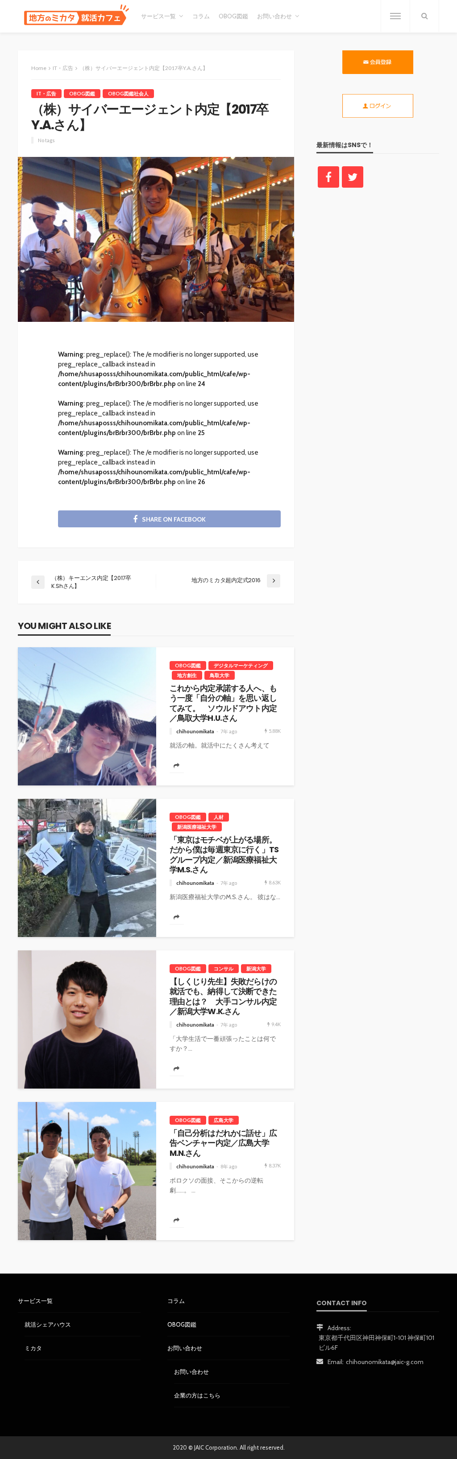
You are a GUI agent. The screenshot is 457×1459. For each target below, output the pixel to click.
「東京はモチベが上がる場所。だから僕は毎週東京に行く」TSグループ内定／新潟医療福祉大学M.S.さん (224, 855)
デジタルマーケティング (241, 665)
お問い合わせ (191, 1371)
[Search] (424, 16)
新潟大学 (256, 968)
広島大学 (223, 1120)
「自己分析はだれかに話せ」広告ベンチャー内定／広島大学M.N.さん (223, 1143)
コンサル (223, 968)
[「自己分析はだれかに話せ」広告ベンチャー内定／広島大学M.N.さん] (87, 1171)
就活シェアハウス (48, 1324)
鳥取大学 (219, 675)
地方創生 (187, 675)
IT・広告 (46, 93)
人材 (219, 817)
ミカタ (33, 1348)
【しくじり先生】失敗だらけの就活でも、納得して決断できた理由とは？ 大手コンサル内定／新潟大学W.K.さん (223, 997)
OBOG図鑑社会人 (128, 93)
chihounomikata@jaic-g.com (385, 1362)
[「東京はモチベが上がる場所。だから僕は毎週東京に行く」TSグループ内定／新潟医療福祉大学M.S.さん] (87, 868)
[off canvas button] (395, 16)
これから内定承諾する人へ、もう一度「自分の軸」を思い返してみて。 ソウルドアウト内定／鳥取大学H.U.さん (223, 703)
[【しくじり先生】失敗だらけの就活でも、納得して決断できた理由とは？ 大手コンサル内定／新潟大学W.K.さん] (87, 1019)
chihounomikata (195, 731)
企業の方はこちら (197, 1395)
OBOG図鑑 (233, 16)
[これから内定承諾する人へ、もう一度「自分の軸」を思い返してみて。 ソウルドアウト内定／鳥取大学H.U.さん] (87, 716)
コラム (201, 16)
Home (38, 68)
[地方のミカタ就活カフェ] (75, 16)
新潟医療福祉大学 (196, 827)
